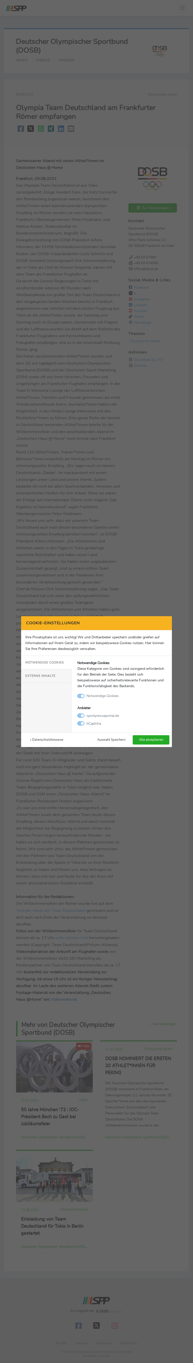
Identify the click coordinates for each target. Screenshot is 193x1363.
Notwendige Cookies (44, 662)
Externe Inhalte (40, 676)
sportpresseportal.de (102, 715)
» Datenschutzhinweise (46, 739)
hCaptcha (93, 723)
